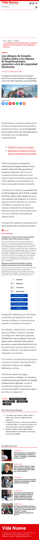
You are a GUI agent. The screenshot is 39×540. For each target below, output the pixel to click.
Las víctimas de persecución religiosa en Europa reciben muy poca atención (25, 481)
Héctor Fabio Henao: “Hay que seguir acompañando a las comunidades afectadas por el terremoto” (24, 468)
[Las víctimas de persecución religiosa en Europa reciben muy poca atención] (7, 482)
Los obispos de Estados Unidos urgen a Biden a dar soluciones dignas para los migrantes (19, 417)
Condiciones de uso (29, 533)
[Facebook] (3, 103)
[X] (6, 103)
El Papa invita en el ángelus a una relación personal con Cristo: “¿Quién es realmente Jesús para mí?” (25, 455)
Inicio (4, 41)
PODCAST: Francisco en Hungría (21, 147)
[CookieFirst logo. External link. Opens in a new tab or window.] (5, 230)
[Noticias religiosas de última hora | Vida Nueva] (10, 3)
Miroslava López (16, 71)
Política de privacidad (23, 535)
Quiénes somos (17, 533)
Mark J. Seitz (9, 401)
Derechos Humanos (17, 399)
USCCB (7, 404)
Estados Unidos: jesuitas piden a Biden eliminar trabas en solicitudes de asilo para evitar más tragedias (20, 431)
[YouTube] (10, 103)
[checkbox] (13, 280)
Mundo (10, 41)
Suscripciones (6, 533)
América (16, 41)
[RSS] (24, 103)
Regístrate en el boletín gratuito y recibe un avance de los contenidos (22, 152)
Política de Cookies (8, 536)
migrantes (22, 401)
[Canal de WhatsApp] (17, 103)
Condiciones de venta (8, 535)
